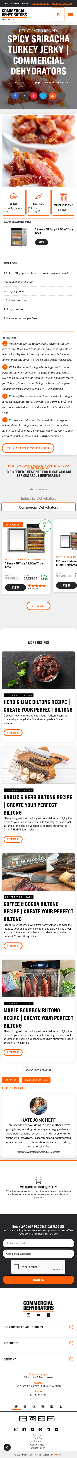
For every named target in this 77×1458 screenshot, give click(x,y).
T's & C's (37, 1438)
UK (43, 1406)
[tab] (38, 489)
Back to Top (10, 1079)
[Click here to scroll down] (38, 102)
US (25, 1406)
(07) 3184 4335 (38, 1394)
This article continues (28, 448)
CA (34, 1406)
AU (16, 1406)
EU (60, 1406)
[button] (7, 1447)
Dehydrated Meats (18, 695)
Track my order (40, 3)
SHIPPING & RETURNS (62, 3)
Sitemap (37, 1434)
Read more (13, 733)
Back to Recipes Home (36, 1079)
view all (38, 606)
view (41, 242)
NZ (52, 1406)
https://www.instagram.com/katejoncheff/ (38, 1151)
